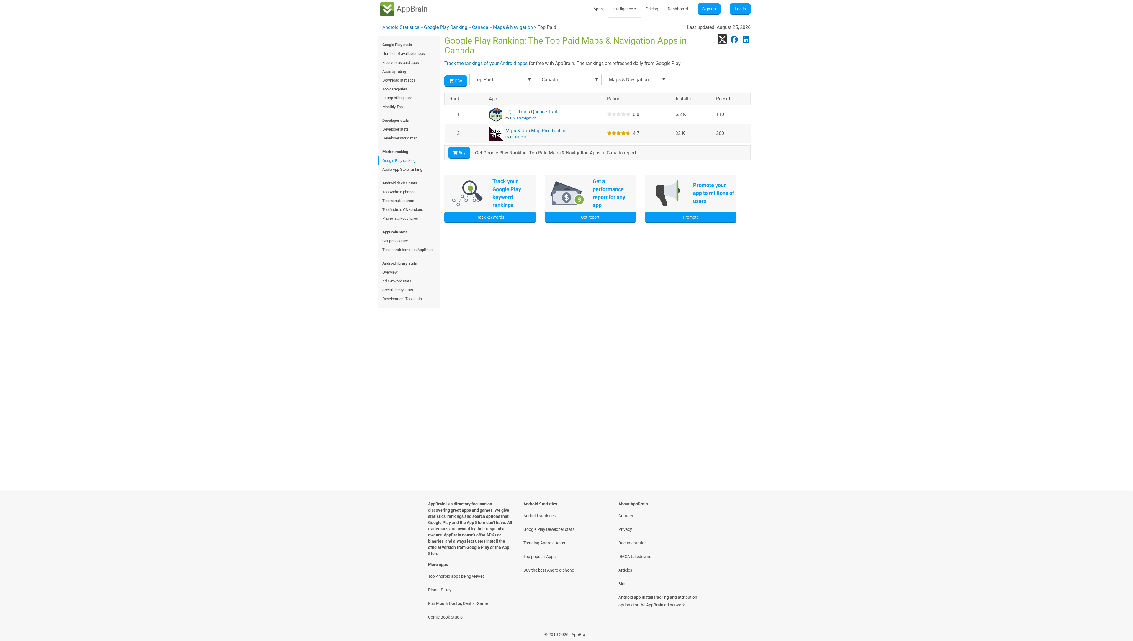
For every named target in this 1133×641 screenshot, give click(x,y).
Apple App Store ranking (402, 169)
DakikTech (518, 137)
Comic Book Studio (445, 617)
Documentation (632, 543)
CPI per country (395, 241)
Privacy (625, 529)
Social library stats (397, 290)
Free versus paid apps (400, 62)
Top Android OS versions (402, 209)
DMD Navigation (523, 118)
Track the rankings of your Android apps (486, 63)
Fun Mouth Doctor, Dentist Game (458, 603)
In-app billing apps (397, 98)
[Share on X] (722, 39)
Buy (462, 152)
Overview (390, 272)
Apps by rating (394, 71)
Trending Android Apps (544, 543)
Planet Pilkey (439, 590)
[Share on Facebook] (734, 39)
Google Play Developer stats (548, 529)
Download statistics (399, 80)
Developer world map (399, 138)
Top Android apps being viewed (456, 576)
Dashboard (678, 8)
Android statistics (539, 515)
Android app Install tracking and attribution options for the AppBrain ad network (657, 601)
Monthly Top (392, 107)
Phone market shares (400, 218)
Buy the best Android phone (548, 570)
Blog (622, 583)
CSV (458, 81)
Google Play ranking (398, 160)
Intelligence (624, 8)
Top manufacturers (398, 201)
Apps (598, 8)
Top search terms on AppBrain (407, 250)
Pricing (652, 8)
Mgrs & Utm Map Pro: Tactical (536, 131)
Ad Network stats (396, 281)
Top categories (394, 89)
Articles (625, 570)
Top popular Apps (539, 556)
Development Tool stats (402, 299)
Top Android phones (398, 192)
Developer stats (395, 129)
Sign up (709, 8)
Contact (625, 515)
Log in (740, 8)
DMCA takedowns (634, 556)
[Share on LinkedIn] (746, 39)
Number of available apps (403, 53)
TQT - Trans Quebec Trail (531, 112)
